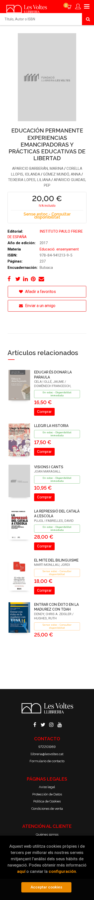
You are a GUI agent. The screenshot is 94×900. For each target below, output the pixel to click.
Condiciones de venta (47, 808)
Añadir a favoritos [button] (40, 291)
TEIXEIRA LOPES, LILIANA (29, 180)
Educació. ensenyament (59, 249)
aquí (21, 871)
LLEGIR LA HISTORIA (51, 426)
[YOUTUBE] (59, 724)
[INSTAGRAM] (51, 724)
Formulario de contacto (47, 761)
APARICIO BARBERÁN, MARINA (37, 168)
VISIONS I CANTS (48, 467)
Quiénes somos (47, 834)
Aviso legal (47, 787)
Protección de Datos (47, 794)
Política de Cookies (47, 801)
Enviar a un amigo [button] (39, 305)
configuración (62, 871)
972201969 (47, 747)
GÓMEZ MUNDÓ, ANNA (62, 174)
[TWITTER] (43, 724)
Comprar (44, 411)
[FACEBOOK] (34, 724)
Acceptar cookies (46, 887)
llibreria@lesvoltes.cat (47, 754)
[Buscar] (88, 19)
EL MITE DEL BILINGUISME (56, 560)
